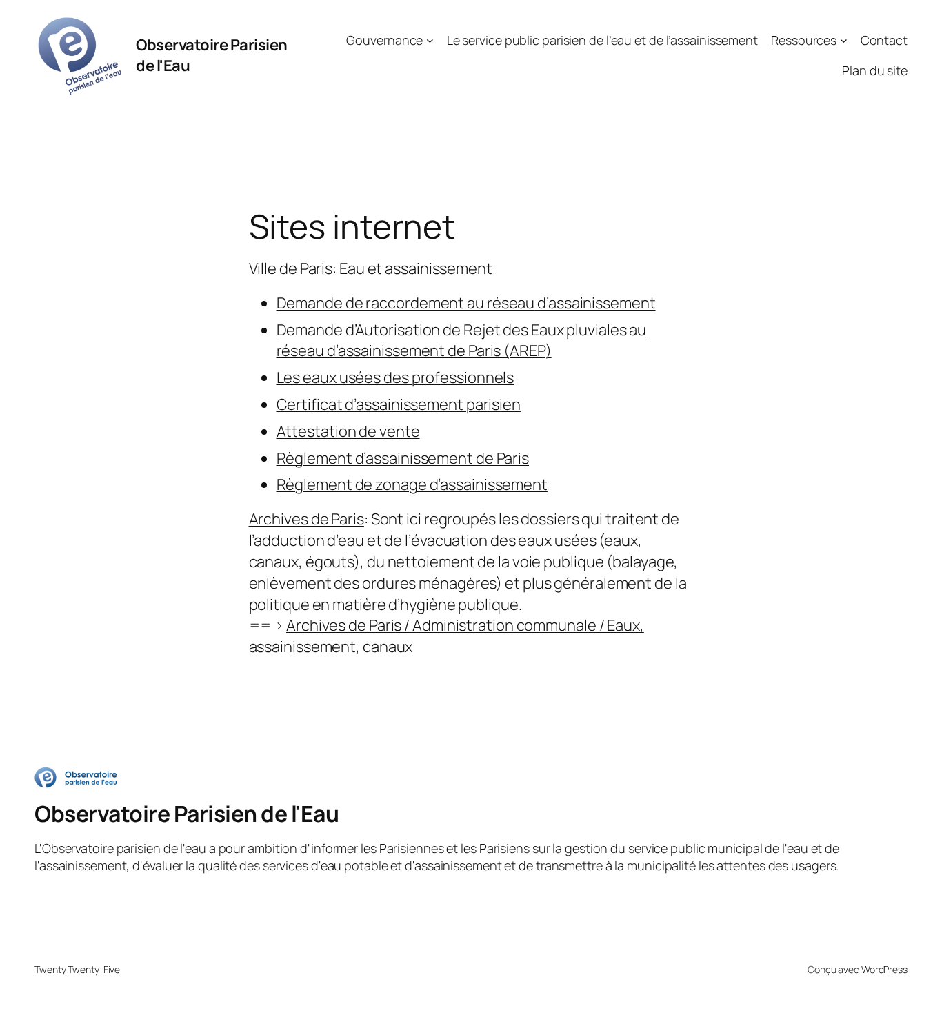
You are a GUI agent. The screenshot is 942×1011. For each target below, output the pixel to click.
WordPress (884, 969)
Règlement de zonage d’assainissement (412, 484)
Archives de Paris (306, 519)
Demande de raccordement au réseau (406, 303)
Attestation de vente (348, 431)
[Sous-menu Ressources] (844, 40)
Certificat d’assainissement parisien (399, 404)
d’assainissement (596, 303)
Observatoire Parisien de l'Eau (186, 813)
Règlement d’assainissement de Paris (403, 458)
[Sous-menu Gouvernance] (430, 40)
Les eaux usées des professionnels (395, 377)
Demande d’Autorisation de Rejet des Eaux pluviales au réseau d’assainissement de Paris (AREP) (462, 341)
